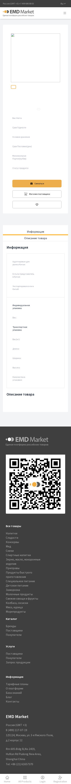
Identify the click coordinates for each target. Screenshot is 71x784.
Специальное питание (20, 581)
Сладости (12, 537)
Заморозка (13, 590)
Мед (8, 546)
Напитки (11, 533)
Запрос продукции (18, 662)
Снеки (10, 550)
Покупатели (13, 635)
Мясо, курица (14, 607)
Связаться (39, 183)
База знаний (14, 692)
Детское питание (17, 585)
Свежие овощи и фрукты (22, 598)
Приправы (12, 568)
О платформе (14, 688)
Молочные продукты (19, 594)
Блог (9, 697)
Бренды (11, 626)
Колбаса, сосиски (17, 603)
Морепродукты (16, 611)
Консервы (12, 542)
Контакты (12, 701)
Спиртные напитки (18, 555)
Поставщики (14, 630)
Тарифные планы (17, 684)
